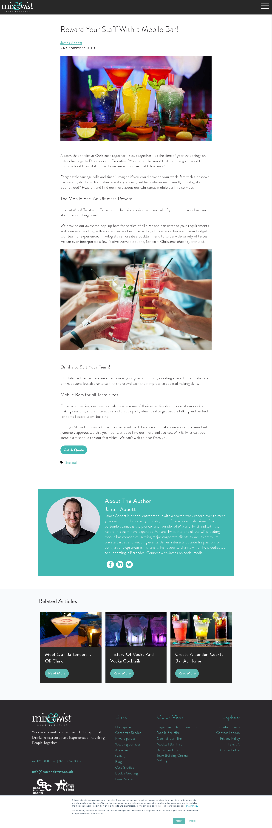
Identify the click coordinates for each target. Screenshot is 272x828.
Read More (56, 673)
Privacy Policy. (191, 805)
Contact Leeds (229, 727)
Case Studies (124, 767)
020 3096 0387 (70, 761)
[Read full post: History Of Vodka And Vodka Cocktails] (136, 645)
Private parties (125, 738)
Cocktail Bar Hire (169, 738)
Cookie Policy (230, 750)
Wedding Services (128, 744)
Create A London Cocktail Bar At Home (200, 657)
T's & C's (234, 744)
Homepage (123, 727)
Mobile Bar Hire (168, 732)
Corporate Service (128, 732)
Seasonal (71, 462)
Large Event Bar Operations (177, 727)
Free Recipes (124, 779)
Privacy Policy (230, 738)
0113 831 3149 (47, 761)
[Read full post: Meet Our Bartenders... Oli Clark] (71, 645)
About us (121, 750)
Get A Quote (74, 450)
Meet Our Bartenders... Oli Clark (68, 657)
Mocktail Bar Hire (169, 744)
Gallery (120, 756)
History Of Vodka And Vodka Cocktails (132, 657)
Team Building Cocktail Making (173, 758)
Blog (118, 761)
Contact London (228, 732)
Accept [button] (179, 820)
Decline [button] (193, 820)
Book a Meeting (126, 773)
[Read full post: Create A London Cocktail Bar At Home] (201, 645)
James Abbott (71, 43)
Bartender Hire (167, 750)
